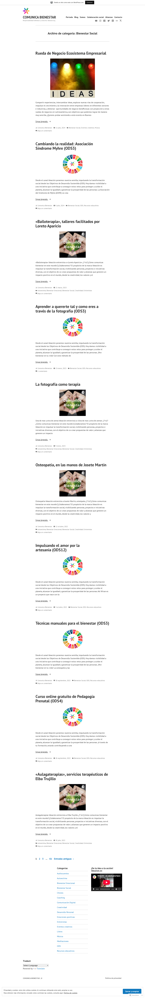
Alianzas (109, 17)
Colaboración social (95, 17)
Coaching (61, 897)
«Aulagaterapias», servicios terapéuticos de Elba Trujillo (72, 776)
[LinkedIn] (113, 20)
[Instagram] (100, 20)
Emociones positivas (66, 917)
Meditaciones (63, 941)
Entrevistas (88, 290)
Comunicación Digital (66, 902)
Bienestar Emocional (54, 290)
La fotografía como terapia (58, 384)
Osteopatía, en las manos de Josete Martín (71, 464)
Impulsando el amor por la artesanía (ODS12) (58, 547)
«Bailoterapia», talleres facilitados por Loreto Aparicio (68, 223)
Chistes (60, 893)
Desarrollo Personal (65, 912)
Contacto (118, 17)
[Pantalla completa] (120, 889)
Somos (82, 17)
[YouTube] (96, 20)
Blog (76, 17)
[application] (106, 882)
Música (97, 128)
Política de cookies (70, 993)
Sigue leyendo (42, 121)
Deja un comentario (44, 130)
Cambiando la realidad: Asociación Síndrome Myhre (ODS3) (64, 146)
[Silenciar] (116, 889)
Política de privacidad (113, 978)
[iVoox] (120, 20)
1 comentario (42, 371)
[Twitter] (109, 20)
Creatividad (79, 290)
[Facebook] (104, 20)
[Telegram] (117, 20)
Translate (41, 968)
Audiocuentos (63, 873)
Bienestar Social (74, 128)
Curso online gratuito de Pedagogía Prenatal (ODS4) (65, 698)
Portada (69, 17)
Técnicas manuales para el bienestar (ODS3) (72, 623)
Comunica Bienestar (44, 128)
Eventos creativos (87, 128)
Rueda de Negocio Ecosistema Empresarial (71, 53)
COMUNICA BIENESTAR (39, 17)
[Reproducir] (94, 889)
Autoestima (41, 290)
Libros (59, 931)
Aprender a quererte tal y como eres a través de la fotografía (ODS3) (67, 308)
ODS (81, 205)
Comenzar (90, 2)
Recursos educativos (91, 205)
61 (50, 858)
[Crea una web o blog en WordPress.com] (41, 978)
